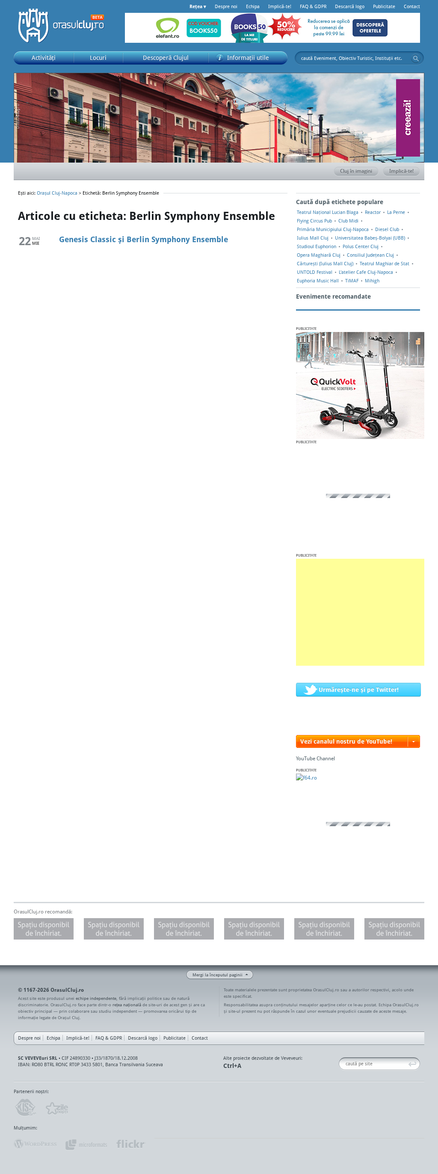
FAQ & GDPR (313, 6)
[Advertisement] (360, 612)
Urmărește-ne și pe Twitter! (359, 689)
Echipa (253, 6)
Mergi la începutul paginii (217, 974)
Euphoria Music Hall (318, 281)
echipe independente (96, 998)
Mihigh (372, 281)
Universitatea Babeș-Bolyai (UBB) (370, 238)
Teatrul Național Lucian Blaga (327, 212)
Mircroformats (86, 1144)
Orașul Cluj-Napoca (65, 26)
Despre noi (226, 6)
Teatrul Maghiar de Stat (384, 264)
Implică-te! (279, 6)
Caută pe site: (342, 1063)
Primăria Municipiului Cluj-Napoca (333, 229)
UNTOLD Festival (314, 272)
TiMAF (351, 281)
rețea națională (126, 1004)
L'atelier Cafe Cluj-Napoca (366, 272)
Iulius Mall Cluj (312, 238)
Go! (415, 58)
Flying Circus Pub (314, 221)
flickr (130, 1144)
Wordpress (35, 1144)
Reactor (373, 212)
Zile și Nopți (56, 1107)
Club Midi (348, 221)
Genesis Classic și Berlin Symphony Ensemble (143, 239)
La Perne (396, 212)
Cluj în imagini (356, 171)
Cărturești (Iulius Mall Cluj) (325, 264)
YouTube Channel (315, 758)
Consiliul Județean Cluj (370, 255)
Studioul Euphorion (316, 246)
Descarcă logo (349, 6)
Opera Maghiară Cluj (318, 255)
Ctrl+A (232, 1065)
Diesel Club (387, 229)
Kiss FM (25, 1107)
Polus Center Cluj (361, 246)
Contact (412, 6)
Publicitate (384, 6)
